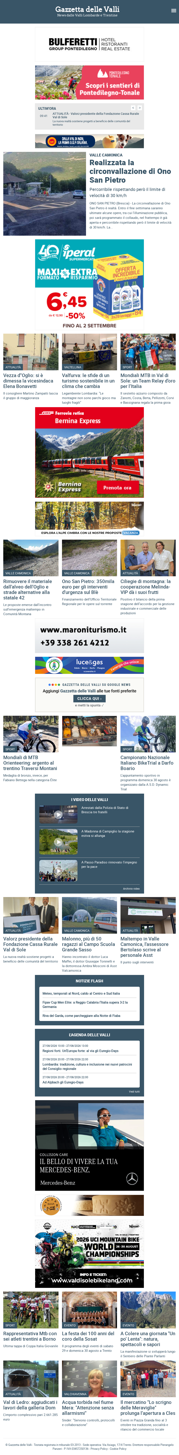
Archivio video (131, 885)
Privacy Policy (99, 1445)
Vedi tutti (134, 1088)
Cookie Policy (118, 1445)
